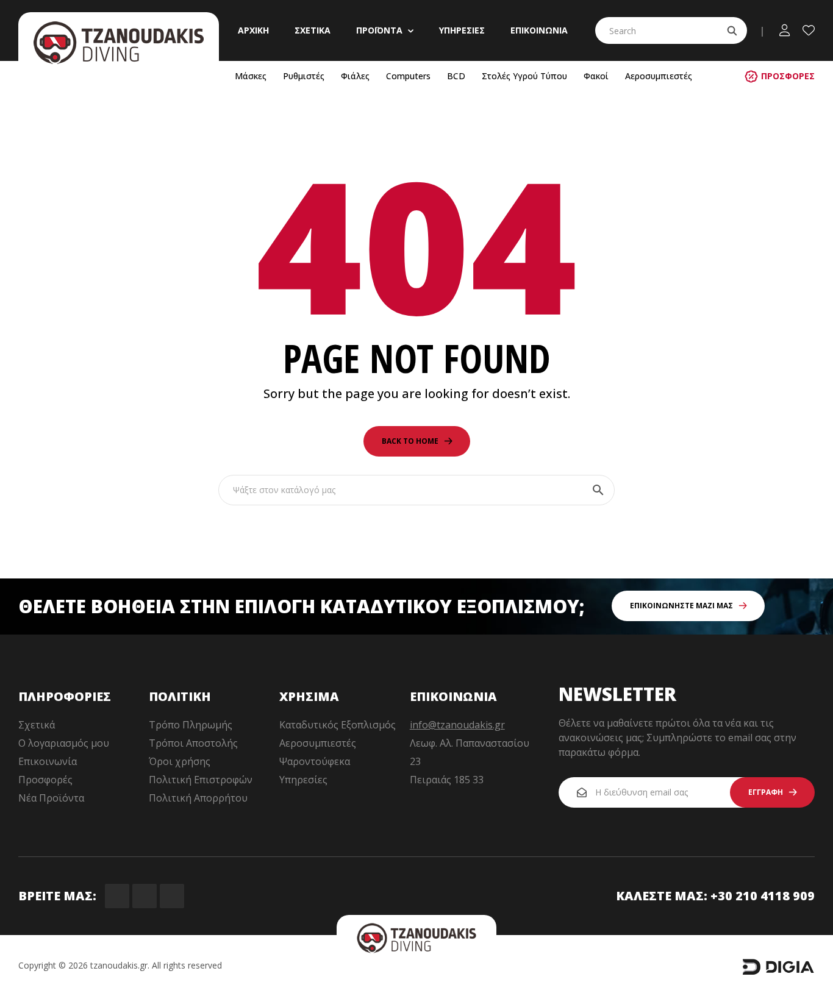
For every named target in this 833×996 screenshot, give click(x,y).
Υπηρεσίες (303, 779)
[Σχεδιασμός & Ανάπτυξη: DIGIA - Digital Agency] (778, 972)
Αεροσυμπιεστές (658, 76)
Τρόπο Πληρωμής (190, 724)
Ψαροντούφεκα (314, 761)
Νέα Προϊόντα (51, 798)
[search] (732, 30)
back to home (410, 441)
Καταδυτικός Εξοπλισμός (337, 724)
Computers (408, 76)
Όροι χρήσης (179, 761)
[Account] (784, 30)
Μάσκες (250, 76)
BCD (456, 76)
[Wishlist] (809, 30)
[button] (780, 76)
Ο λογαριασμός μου (63, 743)
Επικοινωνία (47, 761)
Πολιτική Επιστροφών (200, 779)
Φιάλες (355, 76)
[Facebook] (117, 896)
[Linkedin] (172, 896)
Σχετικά (36, 724)
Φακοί (596, 76)
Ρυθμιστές (303, 76)
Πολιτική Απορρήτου (198, 798)
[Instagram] (144, 896)
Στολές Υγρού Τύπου (524, 76)
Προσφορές (45, 779)
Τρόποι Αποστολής (193, 743)
